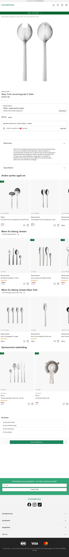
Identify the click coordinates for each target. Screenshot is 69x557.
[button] (4, 100)
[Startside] (7, 5)
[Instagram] (34, 505)
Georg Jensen (15, 17)
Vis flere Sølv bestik (9, 422)
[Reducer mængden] (2, 442)
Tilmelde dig (62, 110)
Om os (4, 534)
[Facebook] (29, 505)
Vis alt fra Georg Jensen (9, 234)
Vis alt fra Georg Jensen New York (12, 292)
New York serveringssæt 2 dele (30, 16)
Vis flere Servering (8, 429)
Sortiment (6, 521)
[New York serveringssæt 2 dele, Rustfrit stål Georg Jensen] (34, 53)
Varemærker (5, 17)
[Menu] (66, 5)
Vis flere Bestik (7, 432)
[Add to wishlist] (24, 225)
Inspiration (6, 527)
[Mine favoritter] (58, 5)
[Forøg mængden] (8, 442)
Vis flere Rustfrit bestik (9, 425)
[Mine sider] (53, 5)
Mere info (63, 128)
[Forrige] (3, 54)
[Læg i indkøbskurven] (28, 225)
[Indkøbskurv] (62, 5)
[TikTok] (39, 505)
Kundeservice (7, 514)
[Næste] (66, 54)
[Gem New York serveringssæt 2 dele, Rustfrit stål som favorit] (66, 442)
